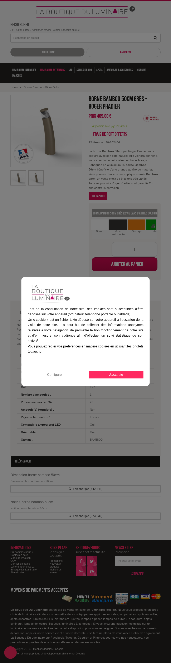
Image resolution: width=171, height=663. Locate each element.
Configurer (55, 374)
